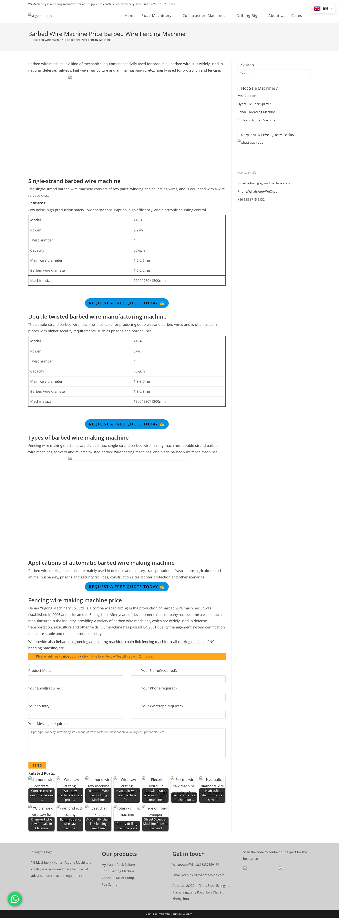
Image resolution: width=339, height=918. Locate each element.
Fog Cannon (110, 884)
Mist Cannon (247, 96)
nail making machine (188, 641)
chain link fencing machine (147, 641)
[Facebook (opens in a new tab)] (296, 4)
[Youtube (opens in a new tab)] (305, 4)
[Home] (29, 40)
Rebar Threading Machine (257, 112)
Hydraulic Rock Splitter (254, 104)
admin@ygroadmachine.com (268, 183)
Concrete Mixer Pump (118, 878)
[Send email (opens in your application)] (309, 4)
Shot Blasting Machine (118, 871)
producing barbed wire (171, 63)
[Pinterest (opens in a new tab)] (300, 4)
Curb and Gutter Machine (256, 120)
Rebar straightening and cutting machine (89, 641)
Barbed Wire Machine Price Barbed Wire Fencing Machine (72, 40)
